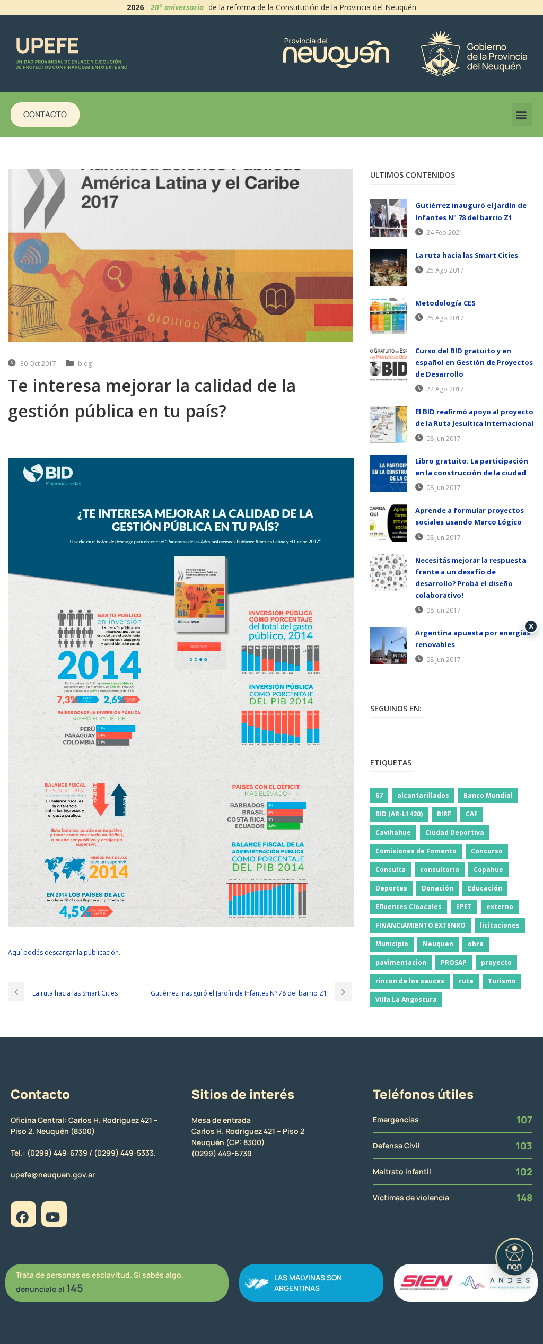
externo (499, 906)
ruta (466, 980)
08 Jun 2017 (443, 438)
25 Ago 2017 (445, 270)
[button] (522, 114)
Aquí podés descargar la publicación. (64, 952)
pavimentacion (400, 962)
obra (476, 943)
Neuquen (438, 943)
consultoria (439, 869)
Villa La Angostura (406, 999)
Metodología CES (445, 303)
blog (85, 363)
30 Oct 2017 (38, 363)
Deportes (391, 888)
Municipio (391, 943)
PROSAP (454, 962)
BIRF (444, 813)
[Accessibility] (514, 1257)
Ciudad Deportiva (454, 832)
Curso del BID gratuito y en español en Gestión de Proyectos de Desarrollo (474, 362)
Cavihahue (393, 832)
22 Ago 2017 (445, 389)
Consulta (390, 869)
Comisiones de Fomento (416, 851)
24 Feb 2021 (444, 232)
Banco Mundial (488, 795)
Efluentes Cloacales (408, 906)
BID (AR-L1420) (399, 813)
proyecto (496, 962)
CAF (472, 813)
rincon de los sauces (409, 980)
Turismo (502, 980)
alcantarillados (423, 795)
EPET (464, 906)
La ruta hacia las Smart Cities (466, 255)
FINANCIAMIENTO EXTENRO (420, 925)
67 (379, 795)
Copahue (488, 869)
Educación (485, 888)
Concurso (487, 851)
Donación (437, 888)
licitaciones (500, 925)
